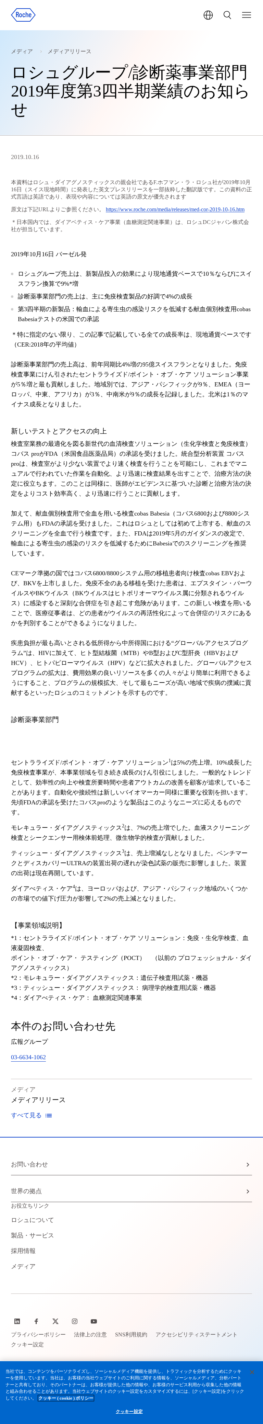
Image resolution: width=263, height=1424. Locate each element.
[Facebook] (37, 1321)
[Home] (23, 15)
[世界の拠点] (208, 15)
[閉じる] (252, 1372)
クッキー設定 (129, 1411)
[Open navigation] (246, 15)
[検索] (227, 15)
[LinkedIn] (18, 1321)
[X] (56, 1321)
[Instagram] (75, 1321)
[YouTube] (94, 1321)
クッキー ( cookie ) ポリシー (65, 1398)
